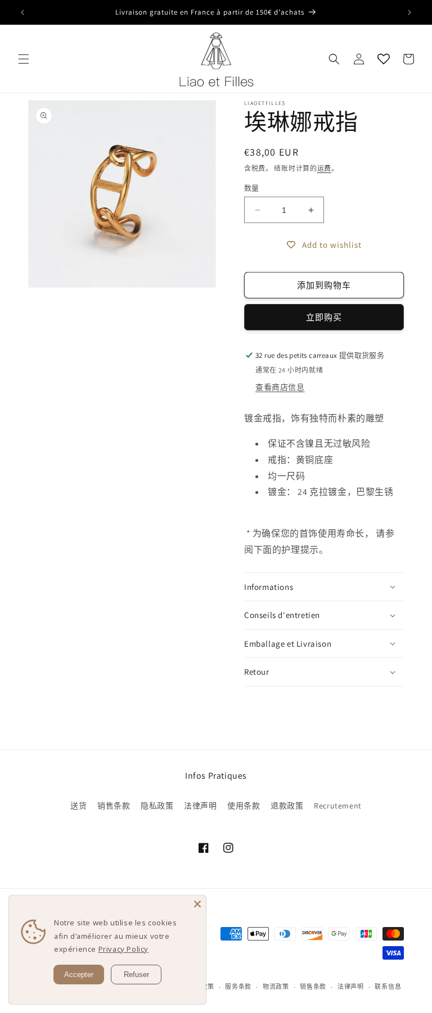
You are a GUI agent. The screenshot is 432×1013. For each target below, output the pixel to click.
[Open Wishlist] (383, 59)
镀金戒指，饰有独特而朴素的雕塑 (314, 418)
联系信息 (388, 987)
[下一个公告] (409, 12)
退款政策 (287, 806)
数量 (251, 188)
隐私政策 (157, 806)
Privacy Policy (123, 949)
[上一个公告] (22, 12)
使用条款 (243, 806)
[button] (23, 59)
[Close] (197, 904)
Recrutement (338, 806)
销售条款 (113, 806)
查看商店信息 (280, 387)
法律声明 (200, 806)
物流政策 (276, 987)
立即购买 (324, 317)
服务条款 (238, 987)
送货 (78, 806)
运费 (324, 168)
